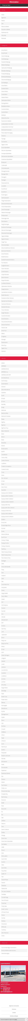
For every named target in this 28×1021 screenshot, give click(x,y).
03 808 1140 (6, 990)
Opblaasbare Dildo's (6, 100)
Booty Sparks (4, 448)
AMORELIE (3, 366)
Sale (2, 23)
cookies (15, 1019)
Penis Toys (3, 345)
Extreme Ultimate (5, 534)
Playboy (3, 779)
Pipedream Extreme (5, 773)
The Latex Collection (6, 891)
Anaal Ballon (4, 50)
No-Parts (3, 726)
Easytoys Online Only (6, 510)
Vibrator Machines (5, 324)
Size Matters (4, 844)
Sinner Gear (4, 838)
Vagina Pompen (5, 239)
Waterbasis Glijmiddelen (6, 159)
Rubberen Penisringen (6, 227)
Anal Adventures (5, 378)
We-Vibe (3, 918)
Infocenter (3, 35)
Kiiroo (2, 637)
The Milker (3, 894)
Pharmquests (4, 767)
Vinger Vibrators (5, 313)
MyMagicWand (4, 714)
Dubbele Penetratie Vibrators (7, 259)
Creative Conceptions (6, 466)
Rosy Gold (3, 808)
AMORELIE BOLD (5, 369)
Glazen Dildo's (4, 91)
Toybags (3, 138)
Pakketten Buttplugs (5, 71)
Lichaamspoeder (5, 168)
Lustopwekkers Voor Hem (7, 124)
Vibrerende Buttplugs (6, 79)
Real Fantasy (4, 797)
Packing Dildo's (4, 103)
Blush (2, 440)
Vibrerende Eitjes (5, 245)
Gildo (2, 578)
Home (2, 14)
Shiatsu (3, 832)
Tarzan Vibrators (5, 310)
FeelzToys (3, 549)
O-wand (3, 729)
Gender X (3, 575)
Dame (2, 475)
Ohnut (2, 735)
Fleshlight (3, 180)
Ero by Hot (3, 522)
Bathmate (3, 410)
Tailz (2, 876)
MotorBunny (4, 708)
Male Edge (3, 690)
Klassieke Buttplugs (5, 62)
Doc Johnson (4, 478)
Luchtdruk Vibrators (5, 283)
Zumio (2, 935)
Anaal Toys (3, 330)
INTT (2, 623)
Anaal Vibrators (4, 254)
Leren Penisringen (5, 209)
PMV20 (2, 782)
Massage (3, 339)
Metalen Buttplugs (5, 65)
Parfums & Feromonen (6, 130)
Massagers (3, 177)
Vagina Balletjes (5, 236)
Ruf (2, 814)
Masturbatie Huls (5, 183)
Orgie (2, 738)
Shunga (3, 835)
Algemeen (3, 17)
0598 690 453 (6, 988)
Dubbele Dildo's (4, 88)
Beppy (2, 419)
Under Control (4, 909)
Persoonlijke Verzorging (6, 133)
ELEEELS (3, 519)
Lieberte (3, 661)
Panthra (3, 749)
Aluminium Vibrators (6, 251)
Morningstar (4, 705)
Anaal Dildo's (4, 85)
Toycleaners (4, 141)
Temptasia (3, 885)
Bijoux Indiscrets (5, 431)
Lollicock (3, 667)
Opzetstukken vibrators (6, 292)
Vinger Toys (4, 242)
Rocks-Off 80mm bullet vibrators (8, 950)
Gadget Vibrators (5, 265)
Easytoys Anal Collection (7, 493)
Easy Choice (4, 487)
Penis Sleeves (4, 221)
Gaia (2, 572)
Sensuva (3, 823)
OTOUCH (3, 741)
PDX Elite (3, 758)
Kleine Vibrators (5, 277)
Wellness (3, 921)
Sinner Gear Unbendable (6, 841)
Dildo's (2, 333)
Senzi (2, 826)
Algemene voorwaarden (14, 1005)
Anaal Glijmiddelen (5, 147)
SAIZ (2, 817)
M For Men (3, 685)
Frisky (2, 569)
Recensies (3, 38)
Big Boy (3, 422)
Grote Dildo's (4, 94)
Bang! (2, 407)
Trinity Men (3, 903)
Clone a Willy (4, 457)
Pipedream (3, 770)
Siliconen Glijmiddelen (6, 150)
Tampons (3, 135)
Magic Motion (4, 687)
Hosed (2, 599)
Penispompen (4, 215)
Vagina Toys (4, 348)
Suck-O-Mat (4, 859)
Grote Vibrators (4, 271)
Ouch (2, 744)
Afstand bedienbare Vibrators (8, 248)
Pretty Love (4, 788)
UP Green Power (5, 912)
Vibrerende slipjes (5, 953)
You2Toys (3, 930)
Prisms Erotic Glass (5, 791)
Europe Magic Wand (6, 525)
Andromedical (4, 383)
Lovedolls (3, 186)
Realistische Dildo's (5, 106)
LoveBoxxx (3, 676)
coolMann (3, 463)
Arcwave (3, 386)
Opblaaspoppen (5, 197)
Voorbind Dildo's (5, 109)
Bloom (3, 437)
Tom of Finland (4, 900)
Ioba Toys (3, 628)
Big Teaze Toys (4, 428)
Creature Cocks (5, 469)
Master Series (4, 699)
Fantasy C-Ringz (5, 540)
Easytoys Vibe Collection (6, 513)
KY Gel (2, 649)
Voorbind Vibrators (5, 316)
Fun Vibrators (4, 262)
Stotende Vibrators (5, 307)
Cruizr (2, 472)
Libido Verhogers (5, 655)
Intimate (3, 617)
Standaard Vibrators (6, 304)
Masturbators (4, 342)
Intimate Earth (4, 620)
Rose (2, 806)
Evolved (3, 528)
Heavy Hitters (4, 596)
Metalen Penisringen (6, 212)
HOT (2, 602)
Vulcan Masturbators (6, 206)
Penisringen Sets (5, 218)
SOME (2, 847)
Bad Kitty (3, 404)
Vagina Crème (4, 144)
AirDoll (2, 363)
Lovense (3, 679)
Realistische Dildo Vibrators (7, 298)
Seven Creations (5, 829)
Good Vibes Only (5, 584)
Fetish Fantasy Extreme (6, 552)
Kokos (2, 646)
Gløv (2, 581)
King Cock (3, 640)
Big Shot (3, 425)
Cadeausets (4, 165)
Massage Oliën (4, 174)
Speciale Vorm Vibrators (6, 301)
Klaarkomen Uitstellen (6, 121)
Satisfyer (3, 820)
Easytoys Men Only (5, 504)
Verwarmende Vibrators (6, 321)
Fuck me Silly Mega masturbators (8, 947)
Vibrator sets (4, 327)
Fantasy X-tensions (5, 546)
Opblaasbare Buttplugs (6, 68)
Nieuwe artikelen (5, 26)
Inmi (2, 614)
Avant (2, 395)
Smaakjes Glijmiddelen (6, 153)
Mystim (3, 717)
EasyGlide (3, 490)
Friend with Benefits (5, 566)
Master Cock (4, 696)
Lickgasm (3, 658)
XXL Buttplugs (4, 82)
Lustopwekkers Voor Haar (7, 127)
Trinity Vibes (4, 906)
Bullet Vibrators (4, 256)
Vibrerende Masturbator (6, 203)
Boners (3, 445)
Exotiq (2, 531)
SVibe (2, 865)
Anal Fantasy (4, 380)
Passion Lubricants (5, 755)
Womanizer (4, 924)
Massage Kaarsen (5, 171)
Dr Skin (3, 481)
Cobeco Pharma (5, 460)
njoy (2, 723)
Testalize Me (4, 888)
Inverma (3, 625)
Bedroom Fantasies (5, 416)
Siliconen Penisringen (6, 230)
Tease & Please (4, 879)
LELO (2, 652)
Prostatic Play (4, 794)
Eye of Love (4, 537)
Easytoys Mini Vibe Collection (7, 507)
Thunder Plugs (4, 897)
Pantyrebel (3, 752)
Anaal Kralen (4, 53)
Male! (2, 693)
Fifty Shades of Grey (5, 558)
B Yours (3, 401)
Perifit (2, 764)
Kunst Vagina (4, 194)
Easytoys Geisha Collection (7, 501)
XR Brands (3, 927)
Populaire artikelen (5, 29)
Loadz (2, 664)
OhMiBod (3, 732)
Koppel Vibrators (5, 280)
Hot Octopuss (4, 605)
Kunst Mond (4, 189)
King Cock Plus (4, 643)
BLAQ (2, 434)
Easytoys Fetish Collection (7, 499)
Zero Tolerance (4, 932)
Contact (14, 1012)
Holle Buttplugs (4, 59)
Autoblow (3, 392)
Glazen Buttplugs (5, 56)
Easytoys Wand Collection (7, 516)
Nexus (2, 720)
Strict (2, 853)
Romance (3, 800)
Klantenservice (4, 32)
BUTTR (2, 451)
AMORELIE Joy (4, 372)
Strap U (3, 850)
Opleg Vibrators (5, 289)
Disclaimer (14, 1009)
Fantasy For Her (5, 543)
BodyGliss (3, 442)
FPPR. (2, 563)
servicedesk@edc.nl (6, 992)
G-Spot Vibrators (5, 274)
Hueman (3, 608)
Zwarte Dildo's (4, 112)
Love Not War (4, 670)
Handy (2, 590)
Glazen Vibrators (5, 268)
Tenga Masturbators (6, 200)
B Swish (3, 398)
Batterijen (3, 115)
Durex (2, 484)
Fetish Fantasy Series (6, 555)
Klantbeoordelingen (14, 1016)
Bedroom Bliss (4, 413)
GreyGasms (4, 587)
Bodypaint (3, 162)
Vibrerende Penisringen (6, 233)
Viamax (3, 915)
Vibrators (3, 351)
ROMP (2, 803)
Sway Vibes (3, 870)
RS (2, 811)
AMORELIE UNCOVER (6, 375)
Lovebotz (3, 673)
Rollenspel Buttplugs (6, 76)
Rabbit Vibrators (5, 295)
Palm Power (4, 747)
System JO (3, 873)
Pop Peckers (4, 785)
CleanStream (4, 454)
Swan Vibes (3, 868)
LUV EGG (3, 682)
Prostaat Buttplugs (5, 73)
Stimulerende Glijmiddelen (7, 156)
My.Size (3, 711)
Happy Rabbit (4, 593)
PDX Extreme (4, 761)
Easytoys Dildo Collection (7, 496)
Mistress (3, 702)
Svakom (3, 862)
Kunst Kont (3, 192)
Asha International (5, 389)
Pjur (2, 776)
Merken (3, 20)
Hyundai (3, 611)
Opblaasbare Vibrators (6, 286)
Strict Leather (4, 856)
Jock (2, 631)
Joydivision (4, 634)
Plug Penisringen (5, 224)
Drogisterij (3, 336)
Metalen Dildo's (4, 97)
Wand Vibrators (5, 318)
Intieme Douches (5, 118)
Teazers (3, 882)
